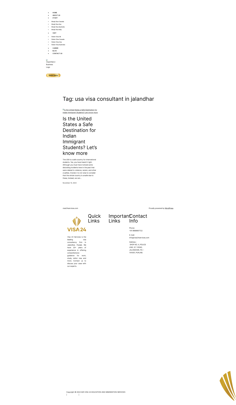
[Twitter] (69, 313)
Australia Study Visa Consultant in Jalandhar (121, 256)
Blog (95, 242)
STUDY (55, 18)
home (95, 234)
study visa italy (56, 29)
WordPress (169, 208)
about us (96, 238)
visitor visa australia (58, 44)
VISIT (54, 33)
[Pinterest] (69, 363)
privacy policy (98, 257)
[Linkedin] (69, 346)
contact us (97, 249)
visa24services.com (70, 208)
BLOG (55, 51)
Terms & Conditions (87, 395)
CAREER (55, 48)
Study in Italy (119, 234)
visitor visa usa (56, 42)
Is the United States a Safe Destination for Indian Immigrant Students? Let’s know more (80, 136)
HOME (55, 13)
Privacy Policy (72, 395)
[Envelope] (69, 379)
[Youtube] (69, 330)
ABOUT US (56, 15)
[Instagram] (69, 297)
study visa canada (57, 21)
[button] (118, 8)
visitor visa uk (56, 36)
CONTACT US (57, 53)
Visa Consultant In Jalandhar (121, 239)
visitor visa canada (57, 39)
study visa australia (58, 27)
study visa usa (56, 24)
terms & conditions (100, 253)
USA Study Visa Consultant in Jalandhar (120, 265)
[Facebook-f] (69, 281)
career (95, 245)
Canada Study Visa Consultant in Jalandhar (121, 247)
